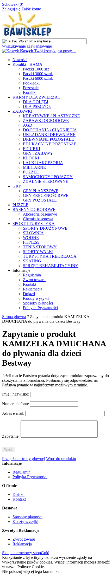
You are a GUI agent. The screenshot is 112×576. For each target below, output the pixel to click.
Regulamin (32, 275)
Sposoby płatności (38, 303)
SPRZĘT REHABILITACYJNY (50, 265)
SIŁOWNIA (33, 233)
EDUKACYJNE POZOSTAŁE (50, 144)
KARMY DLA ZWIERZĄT (36, 97)
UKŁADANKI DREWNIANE (49, 134)
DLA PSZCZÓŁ (37, 106)
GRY (17, 186)
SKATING (32, 261)
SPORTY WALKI (38, 251)
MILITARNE (34, 167)
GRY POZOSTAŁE (40, 200)
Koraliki (29, 92)
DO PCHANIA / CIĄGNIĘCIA (50, 130)
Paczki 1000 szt (36, 69)
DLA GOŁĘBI (35, 102)
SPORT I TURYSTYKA (34, 223)
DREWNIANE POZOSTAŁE (48, 139)
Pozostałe (31, 88)
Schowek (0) (12, 4)
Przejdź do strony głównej (23, 458)
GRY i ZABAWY (38, 153)
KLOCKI (31, 158)
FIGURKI (31, 148)
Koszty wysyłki (36, 298)
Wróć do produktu (61, 458)
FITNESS (31, 242)
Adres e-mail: (13, 413)
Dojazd (29, 294)
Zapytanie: (11, 436)
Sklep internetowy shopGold (25, 553)
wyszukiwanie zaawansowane (27, 46)
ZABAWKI (22, 111)
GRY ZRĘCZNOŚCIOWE (46, 195)
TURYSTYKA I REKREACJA (50, 256)
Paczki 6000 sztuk (38, 78)
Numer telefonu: (16, 404)
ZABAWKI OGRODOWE (46, 120)
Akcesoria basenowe (40, 214)
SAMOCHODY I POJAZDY (48, 176)
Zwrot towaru (34, 279)
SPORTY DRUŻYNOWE (45, 228)
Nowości (20, 59)
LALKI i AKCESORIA (43, 162)
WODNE (31, 237)
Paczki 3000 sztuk (38, 74)
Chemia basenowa (38, 219)
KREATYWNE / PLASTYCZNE (51, 116)
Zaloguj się (11, 9)
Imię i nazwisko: (16, 394)
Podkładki (31, 83)
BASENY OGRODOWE (34, 209)
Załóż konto (31, 9)
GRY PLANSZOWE (40, 191)
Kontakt (29, 284)
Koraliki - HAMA (27, 64)
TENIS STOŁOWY (40, 247)
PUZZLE (31, 172)
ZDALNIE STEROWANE (45, 181)
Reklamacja (32, 289)
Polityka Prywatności (40, 308)
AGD (27, 125)
